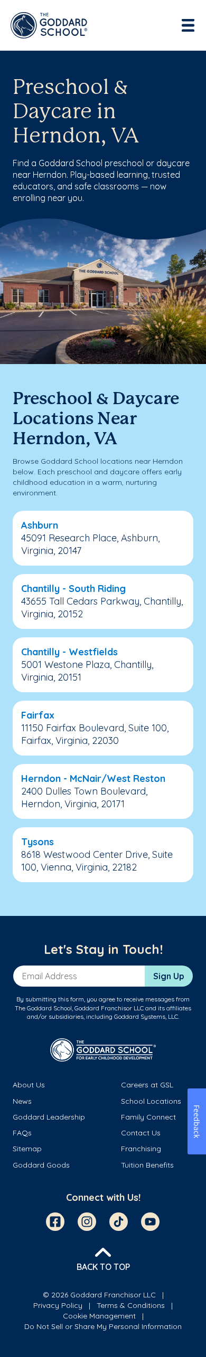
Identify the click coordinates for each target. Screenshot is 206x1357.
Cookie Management (99, 1316)
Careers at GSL (147, 1085)
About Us (29, 1085)
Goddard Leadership (49, 1117)
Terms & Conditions (131, 1305)
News (22, 1101)
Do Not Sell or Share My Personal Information (103, 1326)
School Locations (151, 1101)
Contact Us (141, 1133)
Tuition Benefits (147, 1165)
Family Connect (148, 1117)
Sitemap (27, 1148)
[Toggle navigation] (189, 25)
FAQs (22, 1133)
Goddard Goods (41, 1165)
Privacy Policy (57, 1305)
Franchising (141, 1148)
